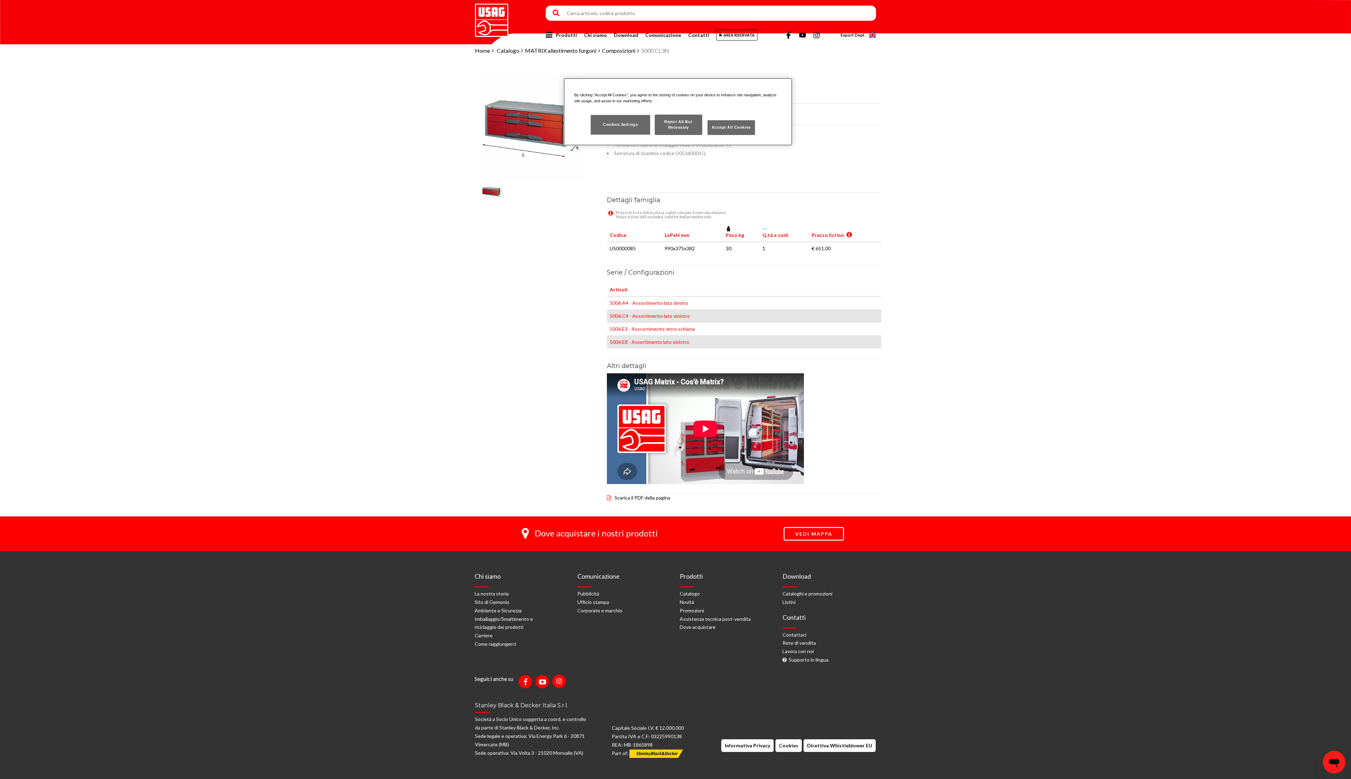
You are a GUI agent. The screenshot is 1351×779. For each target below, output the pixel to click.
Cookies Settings (620, 124)
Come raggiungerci (495, 644)
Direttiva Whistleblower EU (839, 745)
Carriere (484, 635)
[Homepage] (491, 18)
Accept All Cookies (731, 127)
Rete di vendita (799, 643)
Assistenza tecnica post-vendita (715, 619)
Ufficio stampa (593, 602)
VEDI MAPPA (813, 534)
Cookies (788, 745)
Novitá (687, 602)
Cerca (556, 13)
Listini (788, 602)
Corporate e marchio (599, 610)
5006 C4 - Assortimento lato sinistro (650, 316)
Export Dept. (853, 35)
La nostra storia (492, 594)
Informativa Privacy (747, 745)
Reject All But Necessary (678, 124)
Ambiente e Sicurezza (498, 610)
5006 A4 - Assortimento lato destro (649, 303)
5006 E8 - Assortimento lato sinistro (649, 342)
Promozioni (692, 610)
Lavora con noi (798, 651)
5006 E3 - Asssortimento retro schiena (652, 329)
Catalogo (508, 50)
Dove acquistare (698, 627)
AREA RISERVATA (739, 35)
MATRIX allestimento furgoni (560, 50)
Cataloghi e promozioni (807, 594)
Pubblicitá (588, 594)
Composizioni (618, 50)
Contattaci (794, 635)
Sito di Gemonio (492, 602)
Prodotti (566, 35)
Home (482, 50)
